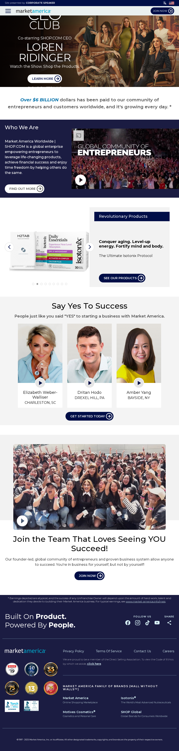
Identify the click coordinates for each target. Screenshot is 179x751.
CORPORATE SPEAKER (40, 2)
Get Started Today (87, 416)
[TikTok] (147, 622)
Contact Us (142, 651)
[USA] (171, 3)
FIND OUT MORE (22, 189)
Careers (168, 651)
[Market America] (33, 11)
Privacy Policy (73, 651)
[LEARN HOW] (89, 51)
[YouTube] (157, 622)
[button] (9, 247)
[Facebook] (127, 622)
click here (94, 663)
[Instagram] (137, 622)
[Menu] (8, 10)
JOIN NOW (87, 576)
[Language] (165, 3)
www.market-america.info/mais (145, 601)
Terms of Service (109, 651)
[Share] (169, 622)
